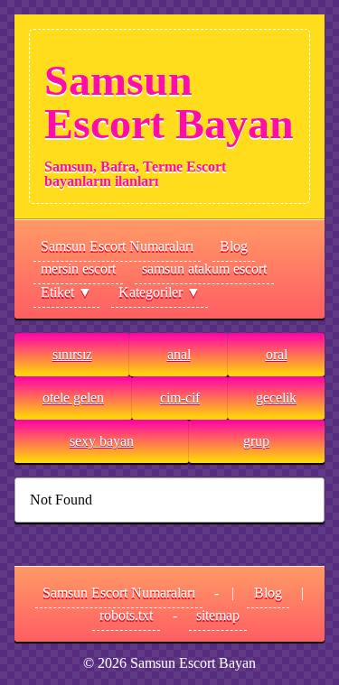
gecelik (276, 397)
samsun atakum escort (204, 268)
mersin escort (78, 268)
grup (256, 441)
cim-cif (180, 397)
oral (276, 354)
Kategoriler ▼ (159, 292)
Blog (234, 246)
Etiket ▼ (66, 292)
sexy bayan (102, 441)
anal (179, 354)
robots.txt (126, 615)
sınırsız (72, 354)
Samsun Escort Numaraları (117, 246)
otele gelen (73, 397)
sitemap (218, 615)
